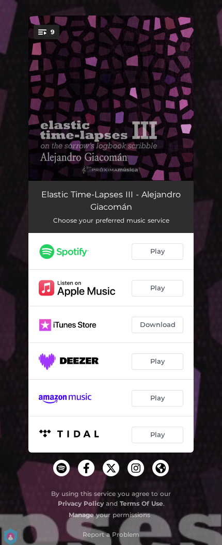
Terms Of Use (141, 503)
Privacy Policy (81, 503)
